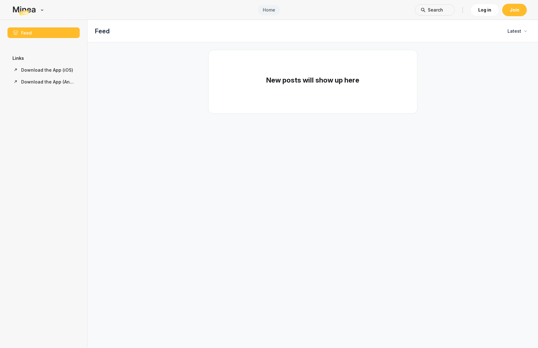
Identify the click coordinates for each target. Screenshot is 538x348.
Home (269, 9)
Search (435, 9)
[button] (43, 69)
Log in (484, 9)
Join (514, 9)
